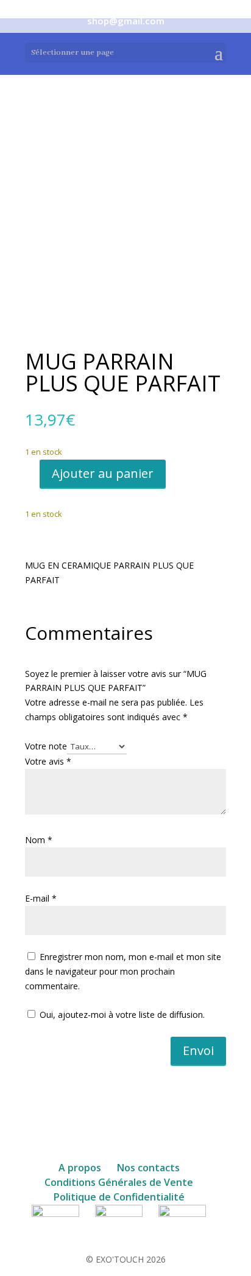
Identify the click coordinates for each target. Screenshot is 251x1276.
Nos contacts (148, 1167)
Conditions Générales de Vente (118, 1182)
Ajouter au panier (103, 473)
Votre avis (48, 761)
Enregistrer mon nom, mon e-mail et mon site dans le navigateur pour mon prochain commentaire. (123, 971)
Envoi (198, 1050)
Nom (38, 840)
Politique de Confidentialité (119, 1197)
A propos (79, 1167)
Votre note (46, 746)
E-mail (41, 898)
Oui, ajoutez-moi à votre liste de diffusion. (121, 1014)
